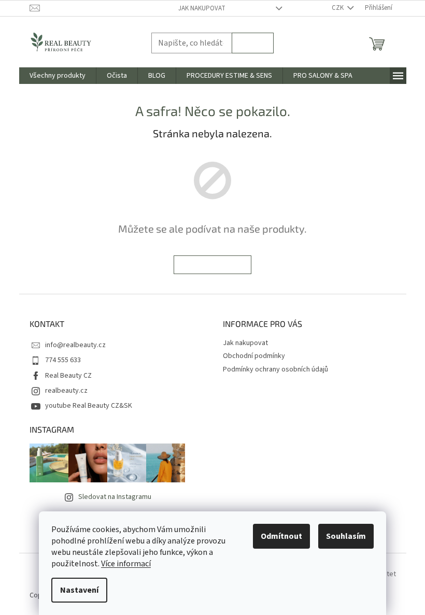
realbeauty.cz (66, 390)
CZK (338, 7)
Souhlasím (346, 536)
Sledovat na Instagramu (114, 497)
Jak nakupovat (201, 8)
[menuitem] (57, 75)
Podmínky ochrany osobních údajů (275, 369)
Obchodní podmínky (254, 356)
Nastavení (79, 590)
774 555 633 (63, 360)
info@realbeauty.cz (75, 345)
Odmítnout (281, 536)
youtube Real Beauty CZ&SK (88, 406)
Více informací (126, 563)
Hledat (252, 42)
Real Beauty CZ (68, 375)
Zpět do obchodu (212, 264)
